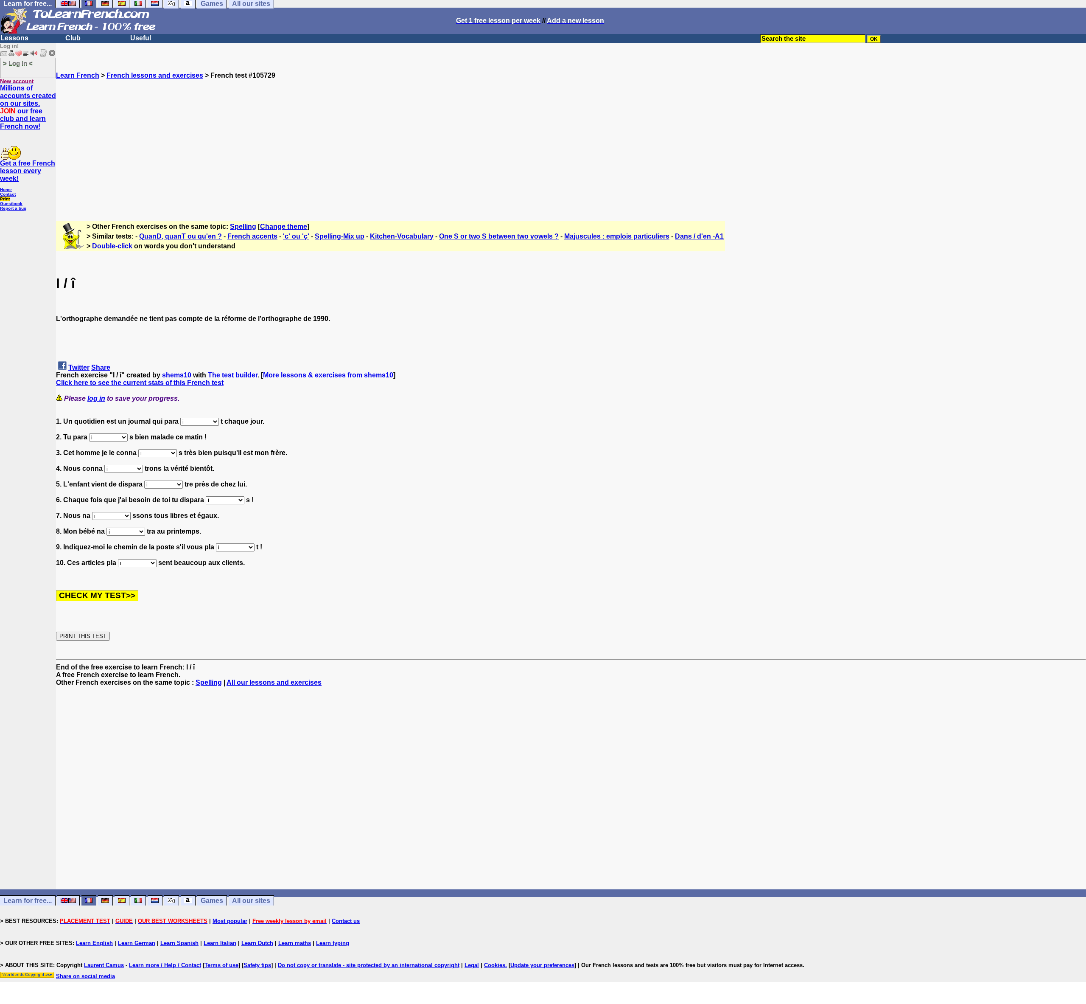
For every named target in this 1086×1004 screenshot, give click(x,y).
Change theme (283, 226)
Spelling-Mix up (339, 236)
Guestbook (11, 203)
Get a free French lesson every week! (27, 171)
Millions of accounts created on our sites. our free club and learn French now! (28, 107)
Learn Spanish (179, 943)
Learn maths (294, 943)
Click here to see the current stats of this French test (140, 382)
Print (5, 199)
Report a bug (13, 208)
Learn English (94, 943)
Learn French (77, 75)
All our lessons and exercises (274, 682)
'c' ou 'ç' (296, 236)
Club (73, 38)
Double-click (112, 246)
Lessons (14, 38)
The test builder (233, 375)
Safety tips (257, 965)
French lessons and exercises (154, 75)
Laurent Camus (104, 965)
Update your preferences (542, 965)
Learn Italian (220, 943)
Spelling (243, 226)
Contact (8, 194)
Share (100, 367)
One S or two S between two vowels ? (499, 236)
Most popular (230, 921)
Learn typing (332, 943)
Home (6, 189)
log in (96, 398)
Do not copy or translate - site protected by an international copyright (368, 965)
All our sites (251, 900)
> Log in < (18, 63)
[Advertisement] (571, 138)
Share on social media (85, 976)
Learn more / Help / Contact (165, 965)
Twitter (79, 367)
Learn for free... (27, 900)
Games (212, 900)
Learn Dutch (257, 943)
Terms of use (221, 965)
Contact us (346, 921)
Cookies (494, 965)
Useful (140, 38)
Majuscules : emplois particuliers (616, 236)
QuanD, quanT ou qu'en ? (180, 236)
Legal (472, 965)
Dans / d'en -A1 (699, 236)
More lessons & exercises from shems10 (328, 375)
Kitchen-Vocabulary (402, 236)
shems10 (176, 375)
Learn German (136, 943)
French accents (252, 236)
